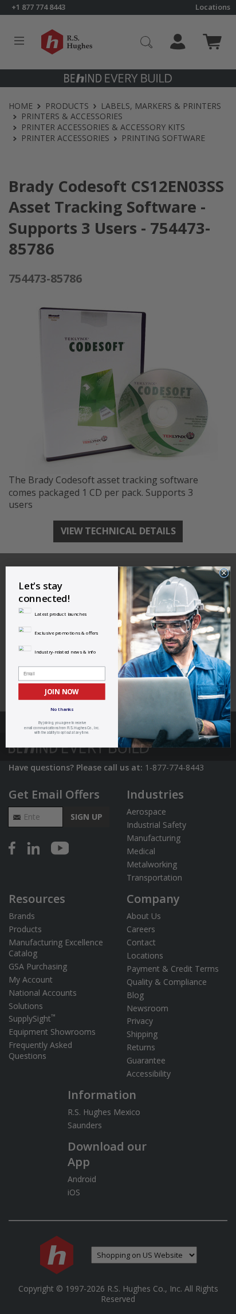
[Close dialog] (224, 573)
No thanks (62, 709)
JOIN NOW (61, 691)
